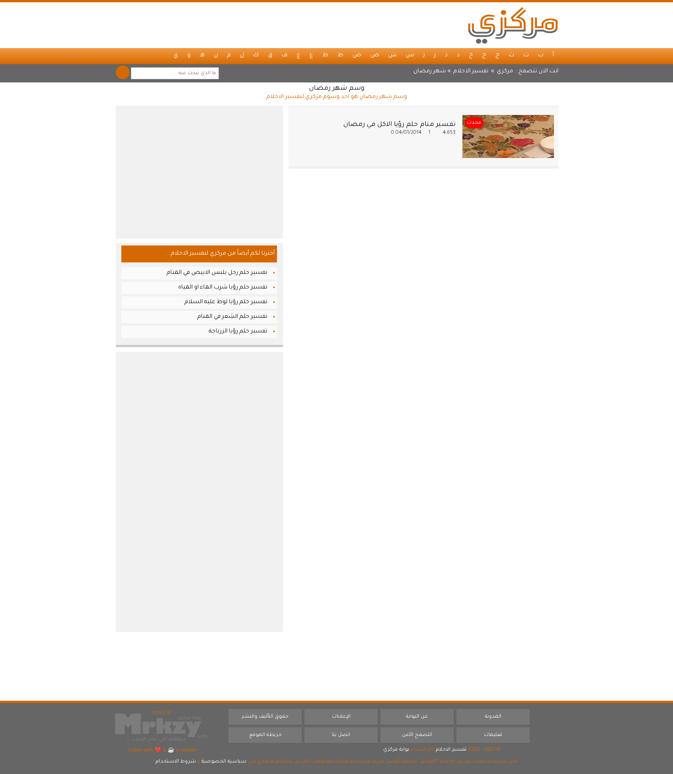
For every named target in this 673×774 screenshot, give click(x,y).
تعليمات (493, 735)
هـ (202, 55)
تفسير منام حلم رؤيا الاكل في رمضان (399, 125)
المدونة (493, 716)
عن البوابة (417, 716)
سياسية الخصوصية (223, 761)
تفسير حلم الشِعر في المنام (232, 317)
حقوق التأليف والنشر (265, 716)
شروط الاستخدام (176, 761)
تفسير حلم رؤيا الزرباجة (238, 331)
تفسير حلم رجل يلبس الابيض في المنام (217, 273)
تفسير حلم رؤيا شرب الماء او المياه (222, 287)
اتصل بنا (341, 735)
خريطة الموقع (265, 735)
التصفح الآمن (417, 735)
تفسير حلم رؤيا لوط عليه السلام (226, 302)
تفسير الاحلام (470, 71)
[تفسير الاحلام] (513, 25)
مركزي (505, 71)
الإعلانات (341, 716)
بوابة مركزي (396, 749)
